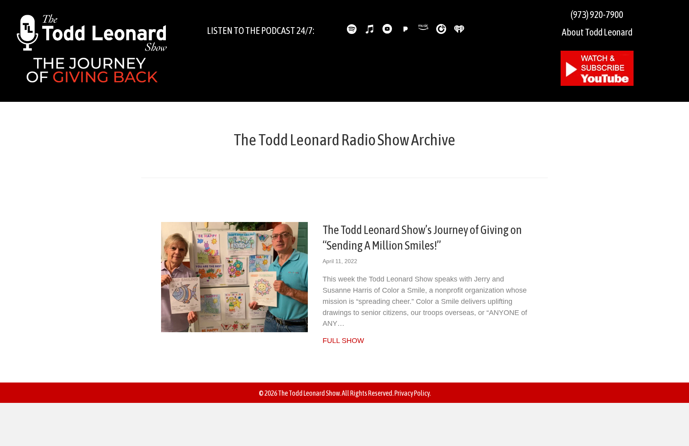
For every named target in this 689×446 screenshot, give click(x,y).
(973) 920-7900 (597, 14)
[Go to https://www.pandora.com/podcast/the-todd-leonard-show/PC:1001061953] (405, 29)
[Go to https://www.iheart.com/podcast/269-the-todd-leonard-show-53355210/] (459, 29)
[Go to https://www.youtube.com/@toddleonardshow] (387, 30)
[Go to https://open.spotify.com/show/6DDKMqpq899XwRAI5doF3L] (351, 30)
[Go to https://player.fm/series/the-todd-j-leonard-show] (441, 29)
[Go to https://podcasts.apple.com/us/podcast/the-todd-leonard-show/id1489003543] (369, 30)
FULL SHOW (343, 341)
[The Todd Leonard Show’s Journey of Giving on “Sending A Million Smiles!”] (234, 277)
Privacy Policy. (412, 393)
